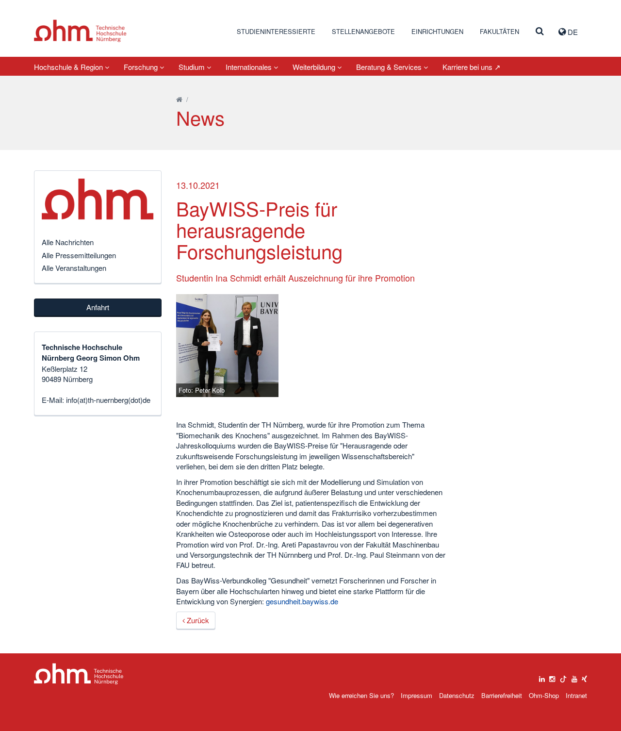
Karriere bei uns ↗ (471, 67)
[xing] (584, 676)
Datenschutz (456, 695)
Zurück (197, 620)
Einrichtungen (437, 31)
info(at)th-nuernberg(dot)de (108, 400)
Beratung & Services (390, 67)
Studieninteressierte (276, 31)
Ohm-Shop (544, 695)
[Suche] (540, 31)
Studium (193, 67)
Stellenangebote (363, 31)
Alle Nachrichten (68, 242)
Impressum (416, 695)
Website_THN (80, 30)
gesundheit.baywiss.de (302, 601)
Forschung (142, 67)
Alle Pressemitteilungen (79, 255)
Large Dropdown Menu (79, 674)
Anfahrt (97, 307)
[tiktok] (563, 676)
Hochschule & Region (69, 67)
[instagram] (552, 676)
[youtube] (574, 676)
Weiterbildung (315, 67)
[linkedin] (542, 676)
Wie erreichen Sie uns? (361, 695)
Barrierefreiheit (501, 695)
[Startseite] (179, 99)
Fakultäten (499, 31)
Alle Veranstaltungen (74, 268)
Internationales (250, 67)
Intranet (576, 695)
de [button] (572, 32)
